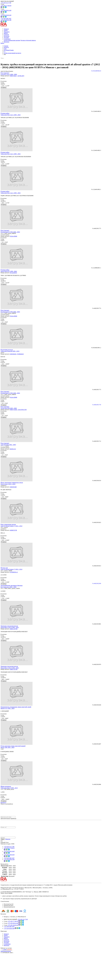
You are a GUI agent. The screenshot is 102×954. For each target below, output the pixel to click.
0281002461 (13, 354)
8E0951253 (13, 449)
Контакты (6, 41)
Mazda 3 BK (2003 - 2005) (7, 747)
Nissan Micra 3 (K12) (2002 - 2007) (10, 627)
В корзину (3, 87)
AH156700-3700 (22, 409)
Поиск (2, 839)
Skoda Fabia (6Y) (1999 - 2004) (9, 271)
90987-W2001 (13, 409)
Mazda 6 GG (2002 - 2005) (8, 708)
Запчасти (6, 29)
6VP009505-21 (14, 572)
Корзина (3, 802)
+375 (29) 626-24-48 (6, 10)
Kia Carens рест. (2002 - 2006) (8, 587)
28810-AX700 (13, 629)
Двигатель (6, 31)
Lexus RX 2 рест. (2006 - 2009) (9, 74)
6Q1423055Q (13, 272)
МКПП (6, 33)
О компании (7, 39)
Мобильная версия (6, 951)
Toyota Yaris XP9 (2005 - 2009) (9, 408)
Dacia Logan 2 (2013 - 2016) (8, 484)
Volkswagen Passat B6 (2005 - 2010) (10, 351)
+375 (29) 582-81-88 (6, 20)
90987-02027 (13, 75)
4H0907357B (13, 530)
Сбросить (7, 839)
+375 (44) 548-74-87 (6, 18)
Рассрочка (6, 36)
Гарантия (6, 34)
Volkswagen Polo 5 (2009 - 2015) (9, 788)
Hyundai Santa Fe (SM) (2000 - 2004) (10, 232)
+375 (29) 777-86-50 (6, 5)
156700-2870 (20, 75)
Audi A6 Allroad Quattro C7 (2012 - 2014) (11, 526)
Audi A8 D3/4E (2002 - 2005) (8, 444)
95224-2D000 (13, 236)
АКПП (6, 30)
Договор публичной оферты (28, 40)
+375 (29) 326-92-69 (6, 15)
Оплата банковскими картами (12, 40)
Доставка (6, 37)
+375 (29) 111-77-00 (6, 2)
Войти (2, 43)
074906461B (20, 354)
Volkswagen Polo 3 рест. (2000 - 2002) (11, 115)
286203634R (13, 487)
